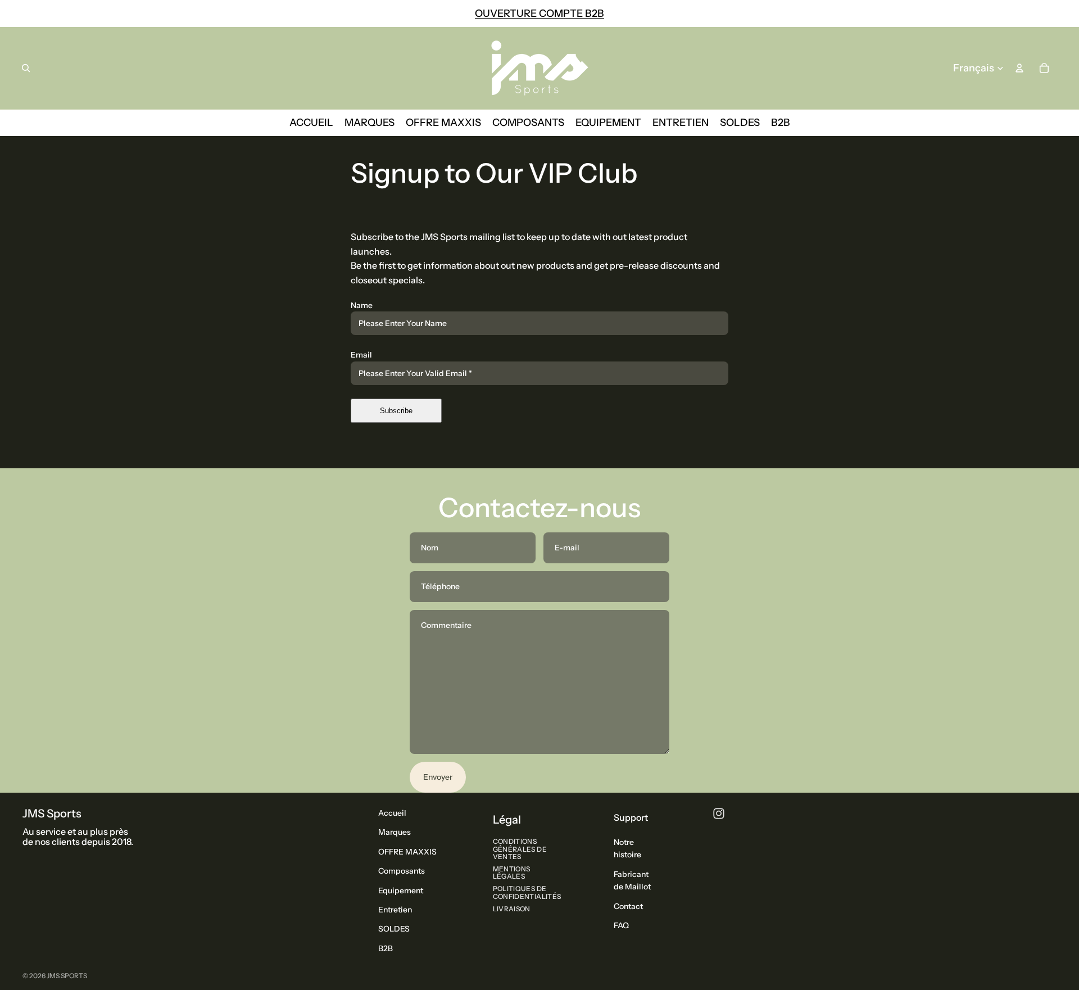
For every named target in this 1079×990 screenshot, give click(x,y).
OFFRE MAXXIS (407, 851)
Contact (628, 906)
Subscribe (396, 410)
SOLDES (394, 929)
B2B (385, 948)
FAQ (621, 925)
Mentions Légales (512, 872)
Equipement (400, 890)
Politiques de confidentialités (527, 892)
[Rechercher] (25, 68)
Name (362, 305)
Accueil (392, 813)
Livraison (512, 908)
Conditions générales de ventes (520, 848)
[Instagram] (719, 813)
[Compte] (1019, 68)
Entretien (395, 910)
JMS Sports (67, 975)
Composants (401, 871)
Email (361, 355)
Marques (394, 832)
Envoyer (437, 777)
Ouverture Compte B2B (539, 13)
